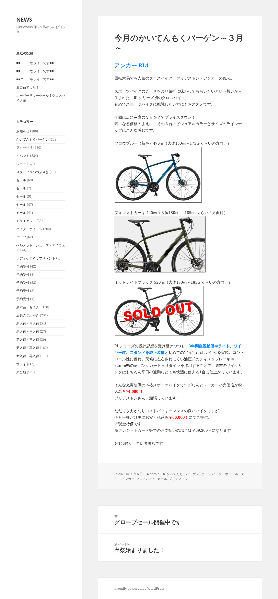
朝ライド (22, 364)
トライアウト (26, 221)
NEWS (24, 19)
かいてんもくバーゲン (32, 139)
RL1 (117, 479)
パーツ (21, 237)
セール (21, 180)
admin (155, 474)
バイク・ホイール (29, 229)
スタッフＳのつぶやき (32, 172)
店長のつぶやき (27, 315)
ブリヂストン (178, 479)
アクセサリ (24, 147)
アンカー (128, 479)
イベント (22, 155)
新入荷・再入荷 (27, 323)
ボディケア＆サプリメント (35, 258)
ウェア (21, 164)
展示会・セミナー (29, 307)
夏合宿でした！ (27, 87)
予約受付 (22, 266)
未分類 (21, 372)
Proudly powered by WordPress (139, 588)
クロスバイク (146, 479)
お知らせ (22, 131)
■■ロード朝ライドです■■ (35, 63)
